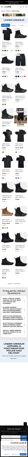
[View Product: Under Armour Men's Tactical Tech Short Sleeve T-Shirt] (7, 34)
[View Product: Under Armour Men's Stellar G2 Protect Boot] (7, 237)
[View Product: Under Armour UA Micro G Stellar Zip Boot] (20, 88)
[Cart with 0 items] (26, 7)
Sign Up (24, 436)
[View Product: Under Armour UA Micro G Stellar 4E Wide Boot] (20, 237)
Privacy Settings (22, 448)
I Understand (23, 454)
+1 (16, 78)
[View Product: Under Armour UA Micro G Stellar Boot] (20, 211)
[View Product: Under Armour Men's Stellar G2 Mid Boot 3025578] (7, 211)
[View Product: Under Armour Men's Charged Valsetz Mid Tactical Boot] (7, 60)
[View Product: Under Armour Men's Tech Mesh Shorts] (20, 60)
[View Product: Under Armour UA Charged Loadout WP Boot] (7, 187)
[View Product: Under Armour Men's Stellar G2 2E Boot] (20, 187)
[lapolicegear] (7, 7)
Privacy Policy (6, 448)
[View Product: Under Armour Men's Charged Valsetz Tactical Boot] (20, 34)
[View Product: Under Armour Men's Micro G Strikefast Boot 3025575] (7, 261)
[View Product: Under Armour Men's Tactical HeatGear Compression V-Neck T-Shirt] (7, 135)
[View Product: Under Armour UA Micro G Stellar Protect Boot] (7, 113)
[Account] (23, 7)
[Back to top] (25, 423)
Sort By (22, 26)
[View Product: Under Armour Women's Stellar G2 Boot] (20, 261)
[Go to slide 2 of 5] (2, 2)
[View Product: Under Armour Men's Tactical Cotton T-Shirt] (20, 161)
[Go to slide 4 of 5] (26, 2)
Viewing (13, 25)
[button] (3, 50)
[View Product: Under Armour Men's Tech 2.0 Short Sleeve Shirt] (7, 161)
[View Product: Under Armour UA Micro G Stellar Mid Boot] (7, 88)
